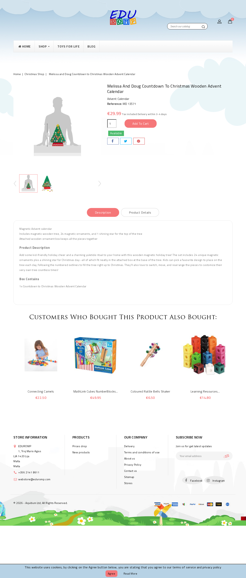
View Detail (46, 377)
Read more (130, 573)
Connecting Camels (41, 391)
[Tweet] (125, 141)
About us (129, 458)
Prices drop (79, 446)
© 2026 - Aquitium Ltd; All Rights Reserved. (40, 503)
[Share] (113, 141)
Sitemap (129, 477)
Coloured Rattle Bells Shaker (150, 391)
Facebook (196, 481)
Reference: (114, 104)
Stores (128, 483)
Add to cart (140, 123)
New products (81, 452)
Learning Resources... (205, 391)
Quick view (35, 377)
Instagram (219, 481)
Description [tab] (103, 212)
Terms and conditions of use (142, 452)
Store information (30, 437)
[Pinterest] (139, 141)
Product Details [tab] (140, 212)
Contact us (130, 471)
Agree (111, 573)
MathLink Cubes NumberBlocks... (95, 391)
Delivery (129, 446)
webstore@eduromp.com (34, 479)
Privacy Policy (132, 465)
